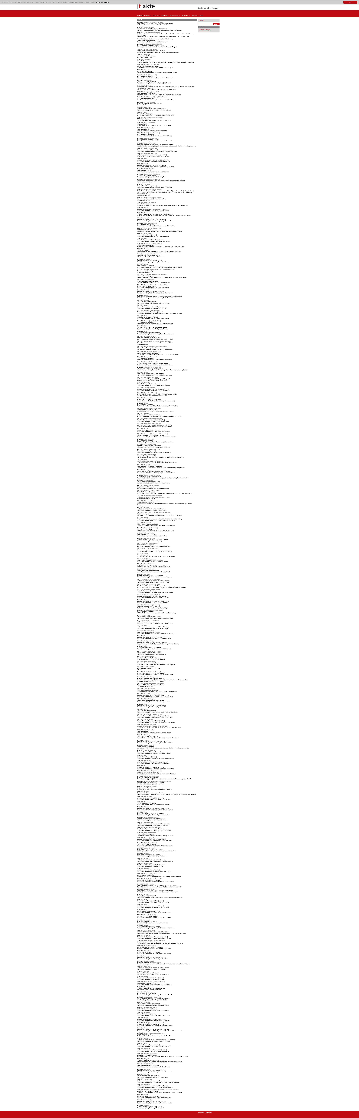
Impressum (201, 1112)
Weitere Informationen (102, 2)
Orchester (156, 15)
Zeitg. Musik (164, 15)
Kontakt (201, 15)
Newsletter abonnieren (205, 29)
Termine (194, 15)
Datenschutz (208, 1112)
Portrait (139, 15)
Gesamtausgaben (175, 15)
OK (350, 2)
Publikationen (186, 15)
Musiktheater (147, 15)
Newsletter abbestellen (205, 30)
